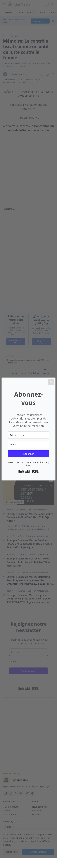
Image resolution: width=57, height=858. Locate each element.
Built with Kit (28, 471)
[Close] (51, 382)
